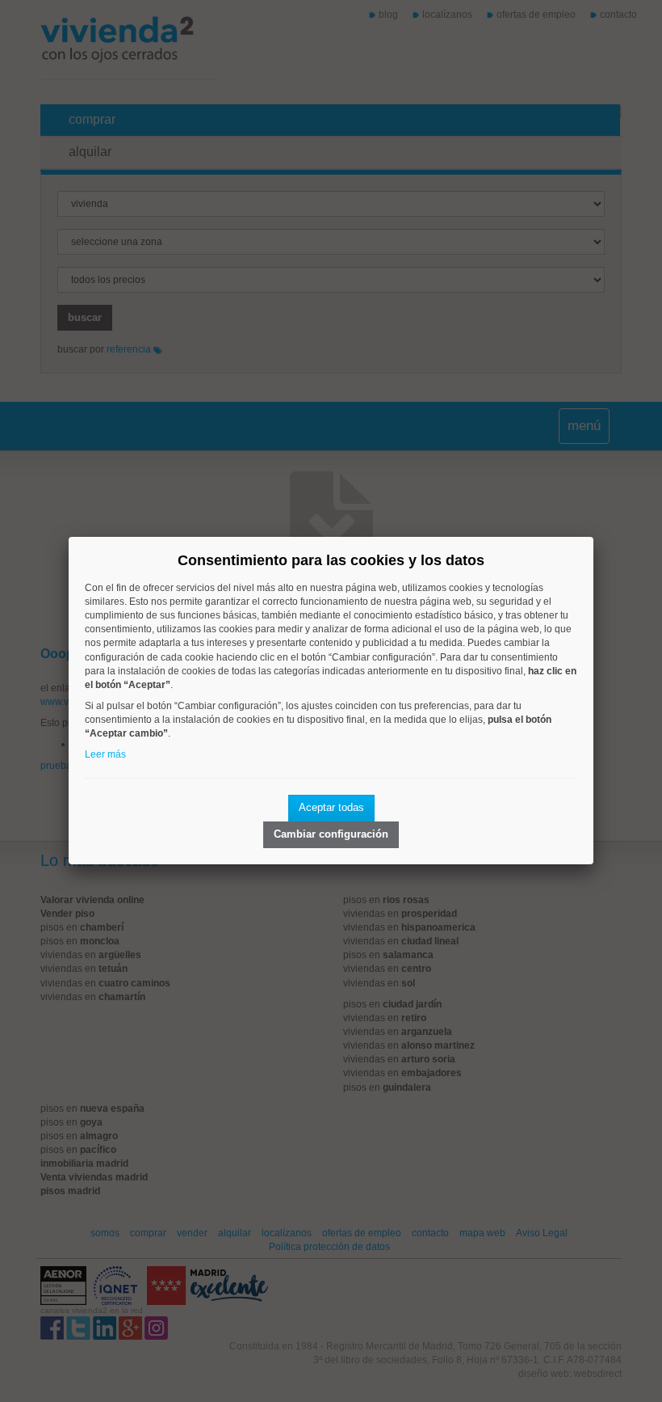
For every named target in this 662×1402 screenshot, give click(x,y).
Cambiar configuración (331, 834)
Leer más (105, 754)
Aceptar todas (331, 807)
